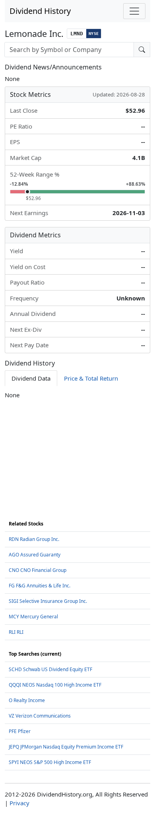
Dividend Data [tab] (31, 378)
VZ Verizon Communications (40, 715)
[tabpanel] (77, 395)
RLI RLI (16, 632)
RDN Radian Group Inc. (34, 539)
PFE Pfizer (20, 731)
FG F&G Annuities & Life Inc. (39, 585)
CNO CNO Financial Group (37, 570)
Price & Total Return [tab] (91, 378)
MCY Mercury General (33, 616)
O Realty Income (27, 700)
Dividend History (40, 11)
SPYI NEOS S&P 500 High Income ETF (50, 762)
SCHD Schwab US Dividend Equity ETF (50, 669)
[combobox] (69, 49)
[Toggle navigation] (134, 11)
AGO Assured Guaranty (34, 554)
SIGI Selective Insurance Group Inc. (48, 601)
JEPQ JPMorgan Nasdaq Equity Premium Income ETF (66, 746)
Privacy (19, 803)
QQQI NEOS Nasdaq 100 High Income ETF (55, 684)
